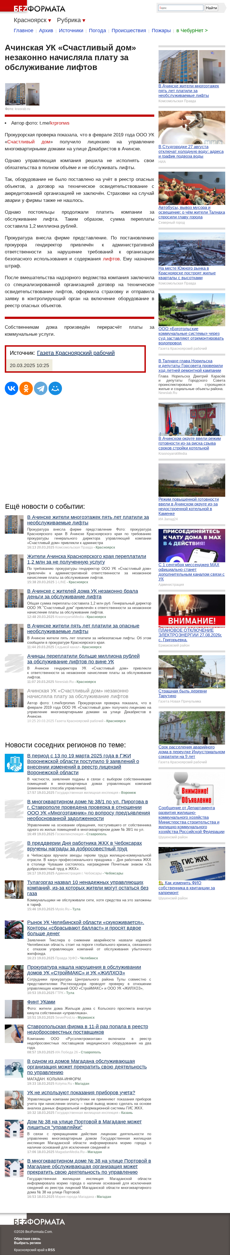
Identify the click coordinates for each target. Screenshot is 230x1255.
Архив (46, 30)
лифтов (111, 259)
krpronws (60, 123)
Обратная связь (27, 1239)
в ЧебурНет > (192, 30)
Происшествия (129, 30)
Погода (97, 30)
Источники (71, 30)
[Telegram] (40, 388)
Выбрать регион (27, 1243)
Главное (23, 30)
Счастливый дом (28, 141)
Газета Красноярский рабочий (76, 353)
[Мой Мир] (55, 388)
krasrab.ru (22, 109)
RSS (51, 1250)
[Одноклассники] (26, 388)
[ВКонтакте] (11, 388)
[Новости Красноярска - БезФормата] (33, 7)
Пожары (161, 30)
